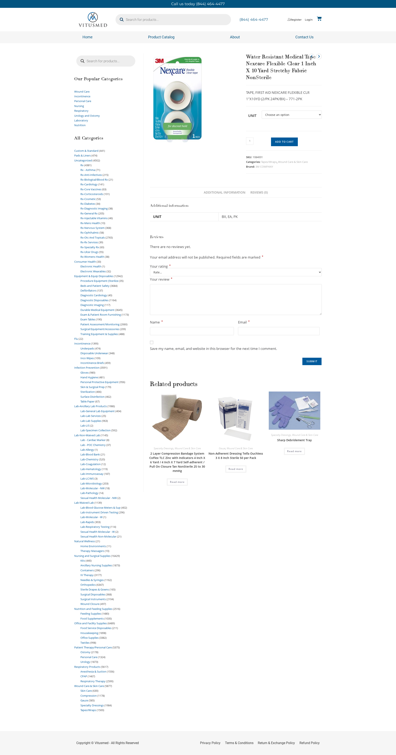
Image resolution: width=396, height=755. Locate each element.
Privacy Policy (210, 743)
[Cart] (319, 18)
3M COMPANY (264, 166)
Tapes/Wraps (269, 162)
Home (87, 37)
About (235, 37)
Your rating (160, 266)
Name (156, 322)
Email (244, 322)
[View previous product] (312, 56)
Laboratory (81, 120)
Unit (252, 115)
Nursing (79, 106)
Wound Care (82, 91)
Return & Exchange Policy (276, 743)
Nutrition (80, 125)
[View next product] (319, 56)
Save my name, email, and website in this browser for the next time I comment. (213, 348)
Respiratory (81, 111)
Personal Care (82, 101)
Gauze (222, 448)
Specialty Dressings (163, 448)
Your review (161, 279)
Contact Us (304, 37)
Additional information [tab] (224, 192)
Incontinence (82, 96)
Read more (177, 482)
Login (309, 19)
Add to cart (284, 141)
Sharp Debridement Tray (294, 440)
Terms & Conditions (239, 743)
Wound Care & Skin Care (293, 162)
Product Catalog (161, 37)
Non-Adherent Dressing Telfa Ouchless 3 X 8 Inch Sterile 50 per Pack (236, 456)
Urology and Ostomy (87, 116)
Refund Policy (309, 743)
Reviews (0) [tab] (259, 192)
